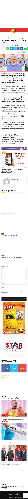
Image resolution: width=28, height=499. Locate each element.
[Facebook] (18, 48)
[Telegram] (11, 48)
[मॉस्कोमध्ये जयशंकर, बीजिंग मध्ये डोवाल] (14, 453)
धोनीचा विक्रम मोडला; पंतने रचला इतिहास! (11, 257)
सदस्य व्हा (22, 364)
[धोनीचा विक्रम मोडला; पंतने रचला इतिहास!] (14, 246)
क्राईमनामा (3, 484)
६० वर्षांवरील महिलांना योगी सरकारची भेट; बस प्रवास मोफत (12, 420)
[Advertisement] (14, 14)
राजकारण (3, 418)
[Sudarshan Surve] (6, 181)
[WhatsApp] (7, 48)
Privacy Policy (15, 493)
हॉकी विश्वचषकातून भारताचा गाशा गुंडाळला (11, 235)
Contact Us (16, 494)
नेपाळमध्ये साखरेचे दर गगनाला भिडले (10, 398)
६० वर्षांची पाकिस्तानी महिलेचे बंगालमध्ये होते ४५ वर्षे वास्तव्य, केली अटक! (6, 171)
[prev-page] (2, 261)
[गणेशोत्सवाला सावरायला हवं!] (14, 202)
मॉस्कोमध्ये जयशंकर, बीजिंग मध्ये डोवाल (10, 464)
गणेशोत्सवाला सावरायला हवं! (8, 214)
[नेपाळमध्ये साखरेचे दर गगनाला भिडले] (14, 386)
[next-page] (5, 261)
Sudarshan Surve (6, 45)
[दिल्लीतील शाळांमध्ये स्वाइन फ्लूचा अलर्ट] (14, 431)
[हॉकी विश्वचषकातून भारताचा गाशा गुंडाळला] (14, 224)
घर (2, 38)
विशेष (2, 212)
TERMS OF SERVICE (7, 493)
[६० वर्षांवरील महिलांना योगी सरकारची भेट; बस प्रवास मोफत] (14, 408)
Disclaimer (21, 493)
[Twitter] (14, 48)
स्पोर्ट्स (5, 38)
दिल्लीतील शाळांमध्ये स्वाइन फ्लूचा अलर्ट (10, 443)
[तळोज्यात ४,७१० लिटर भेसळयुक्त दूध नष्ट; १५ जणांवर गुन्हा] (14, 475)
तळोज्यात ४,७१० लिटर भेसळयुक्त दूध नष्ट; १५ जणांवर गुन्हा (12, 487)
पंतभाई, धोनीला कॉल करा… (21, 169)
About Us (11, 494)
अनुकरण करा (14, 364)
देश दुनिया (3, 396)
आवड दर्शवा (5, 364)
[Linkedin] (21, 48)
